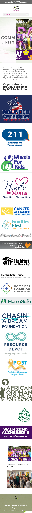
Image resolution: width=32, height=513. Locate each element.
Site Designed (7, 510)
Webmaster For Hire (18, 510)
